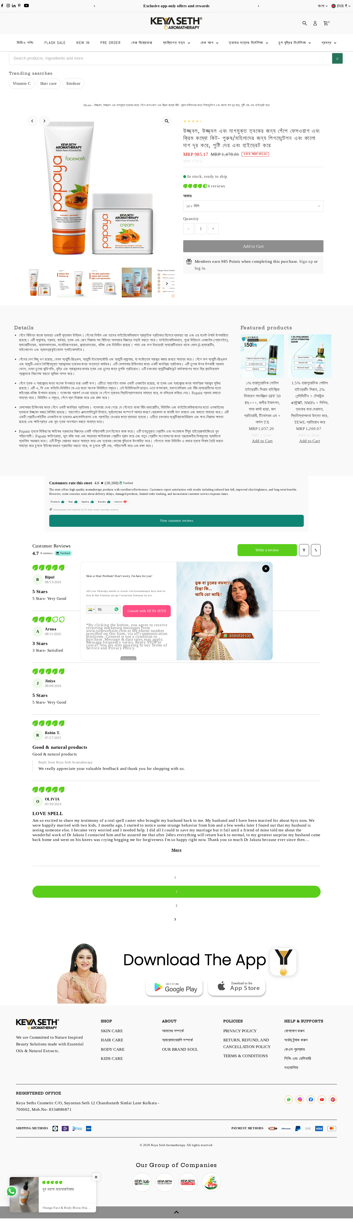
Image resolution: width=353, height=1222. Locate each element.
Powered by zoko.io (128, 658)
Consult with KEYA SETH (147, 611)
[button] (91, 609)
